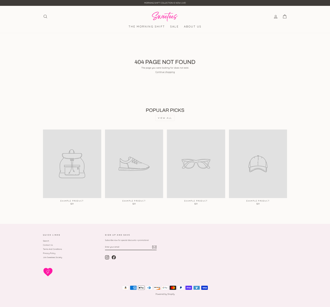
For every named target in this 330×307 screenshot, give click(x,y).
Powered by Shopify (165, 294)
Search (46, 241)
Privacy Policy (49, 253)
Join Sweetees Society (52, 257)
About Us (193, 26)
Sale (174, 26)
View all (165, 118)
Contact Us (48, 245)
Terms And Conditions (52, 249)
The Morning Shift (147, 26)
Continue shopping (165, 72)
